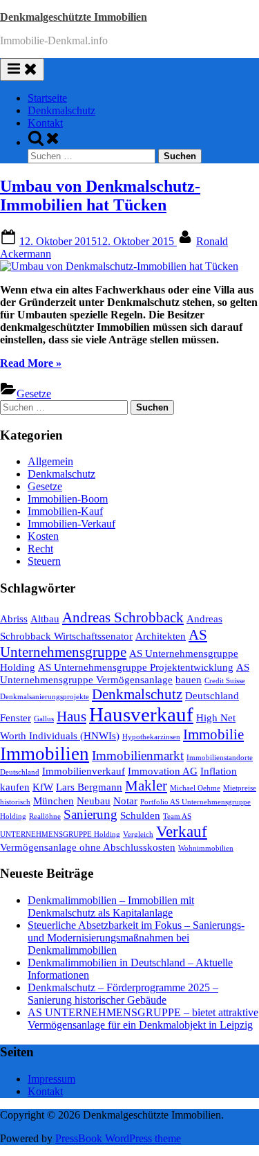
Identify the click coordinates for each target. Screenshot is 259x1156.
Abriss (14, 618)
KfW (42, 787)
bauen (188, 679)
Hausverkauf (141, 714)
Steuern (44, 561)
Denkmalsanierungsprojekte (44, 697)
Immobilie (213, 734)
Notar (125, 800)
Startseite (47, 98)
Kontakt (45, 123)
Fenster (15, 717)
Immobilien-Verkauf (71, 524)
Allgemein (50, 461)
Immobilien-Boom (68, 499)
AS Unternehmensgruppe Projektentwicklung (135, 667)
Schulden (140, 815)
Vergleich (138, 834)
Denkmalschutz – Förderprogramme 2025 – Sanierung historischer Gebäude (123, 994)
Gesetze (34, 393)
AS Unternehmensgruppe (103, 643)
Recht (40, 548)
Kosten (43, 536)
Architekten (160, 636)
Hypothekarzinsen (151, 737)
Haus (71, 716)
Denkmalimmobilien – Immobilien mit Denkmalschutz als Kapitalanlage (111, 906)
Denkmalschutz (61, 110)
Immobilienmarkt (138, 755)
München (53, 800)
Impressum (51, 1079)
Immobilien (44, 753)
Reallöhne (45, 816)
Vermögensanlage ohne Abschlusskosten (87, 847)
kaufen (15, 787)
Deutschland (212, 695)
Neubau (94, 800)
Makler (146, 785)
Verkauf (181, 831)
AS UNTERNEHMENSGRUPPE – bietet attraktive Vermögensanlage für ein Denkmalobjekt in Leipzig (143, 1018)
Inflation (218, 771)
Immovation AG (163, 771)
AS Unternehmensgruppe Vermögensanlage (124, 673)
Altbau (44, 618)
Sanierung (90, 814)
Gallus (44, 719)
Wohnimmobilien (205, 848)
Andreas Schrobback (123, 617)
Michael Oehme (195, 788)
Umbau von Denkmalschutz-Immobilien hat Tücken (100, 195)
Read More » (30, 363)
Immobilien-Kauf (65, 511)
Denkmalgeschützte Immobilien (73, 17)
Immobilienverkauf (83, 771)
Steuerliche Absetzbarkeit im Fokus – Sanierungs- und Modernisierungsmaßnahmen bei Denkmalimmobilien (136, 937)
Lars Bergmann (89, 787)
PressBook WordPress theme (118, 1138)
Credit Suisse (224, 681)
